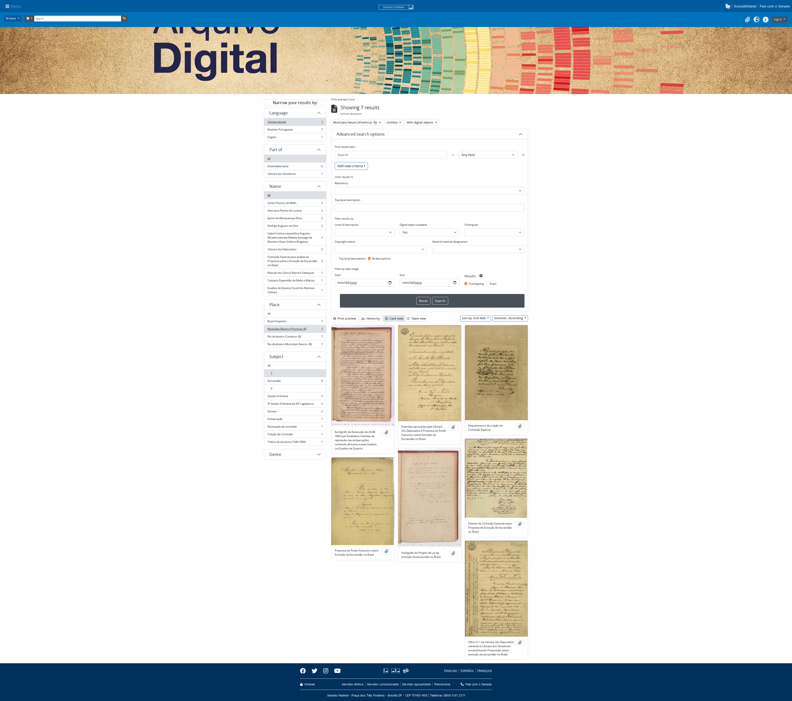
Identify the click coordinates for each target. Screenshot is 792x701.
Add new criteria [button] (350, 166)
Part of (275, 149)
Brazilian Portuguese (295, 130)
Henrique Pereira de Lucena (295, 211)
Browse (11, 18)
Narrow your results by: (295, 102)
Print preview (346, 318)
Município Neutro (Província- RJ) (295, 330)
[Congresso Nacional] (395, 670)
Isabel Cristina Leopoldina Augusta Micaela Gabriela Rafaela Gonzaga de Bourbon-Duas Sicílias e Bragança (295, 237)
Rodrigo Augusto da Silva (295, 227)
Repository (341, 183)
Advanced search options (361, 134)
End (402, 275)
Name (275, 186)
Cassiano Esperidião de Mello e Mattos (295, 281)
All (269, 158)
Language (278, 113)
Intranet (309, 684)
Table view (418, 318)
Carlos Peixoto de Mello (295, 204)
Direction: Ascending (509, 318)
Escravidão (295, 382)
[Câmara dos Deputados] (386, 670)
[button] (728, 6)
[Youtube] (336, 671)
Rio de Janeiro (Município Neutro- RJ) (295, 345)
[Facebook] (304, 671)
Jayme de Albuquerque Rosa (295, 219)
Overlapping (476, 284)
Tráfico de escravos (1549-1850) (295, 443)
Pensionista (442, 684)
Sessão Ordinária (295, 397)
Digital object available (413, 225)
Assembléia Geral (295, 167)
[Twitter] (314, 671)
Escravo (295, 412)
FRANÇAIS (484, 671)
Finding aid (471, 225)
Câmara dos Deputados (295, 250)
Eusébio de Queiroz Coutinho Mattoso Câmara (295, 290)
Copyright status (345, 241)
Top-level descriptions (352, 258)
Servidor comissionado (383, 684)
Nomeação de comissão (295, 427)
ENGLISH (450, 671)
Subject (276, 356)
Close (351, 99)
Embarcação (295, 420)
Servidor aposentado (416, 684)
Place (274, 304)
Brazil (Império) (295, 322)
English (295, 138)
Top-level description (347, 200)
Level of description (347, 225)
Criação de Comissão (295, 435)
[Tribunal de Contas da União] (405, 670)
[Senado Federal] (396, 7)
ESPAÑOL (467, 671)
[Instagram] (325, 671)
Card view (396, 318)
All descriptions (381, 258)
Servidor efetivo (353, 684)
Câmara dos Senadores (295, 175)
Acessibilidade (745, 6)
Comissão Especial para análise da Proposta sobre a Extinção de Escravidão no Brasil (295, 261)
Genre (275, 454)
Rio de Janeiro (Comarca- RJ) (295, 337)
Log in (778, 19)
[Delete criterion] (523, 155)
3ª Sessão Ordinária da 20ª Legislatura (295, 405)
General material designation (449, 241)
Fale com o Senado (775, 6)
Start (338, 275)
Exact (493, 284)
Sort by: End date (474, 318)
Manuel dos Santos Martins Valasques (295, 274)
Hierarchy (372, 318)
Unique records (295, 123)
